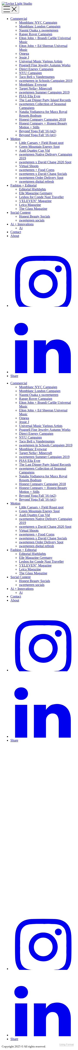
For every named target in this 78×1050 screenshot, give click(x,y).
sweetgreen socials (31, 220)
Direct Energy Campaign (36, 69)
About (14, 236)
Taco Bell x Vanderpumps (37, 77)
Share (14, 376)
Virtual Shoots (29, 166)
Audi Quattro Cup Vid (34, 150)
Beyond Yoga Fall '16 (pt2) (37, 131)
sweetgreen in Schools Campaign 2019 (45, 81)
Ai (21, 228)
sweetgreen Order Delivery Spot (41, 177)
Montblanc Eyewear (33, 84)
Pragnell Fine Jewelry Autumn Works (44, 65)
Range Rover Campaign (35, 34)
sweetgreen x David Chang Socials (43, 174)
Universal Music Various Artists (40, 61)
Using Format (66, 1044)
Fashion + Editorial (23, 185)
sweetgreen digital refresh (36, 181)
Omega (24, 53)
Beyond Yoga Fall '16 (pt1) (37, 135)
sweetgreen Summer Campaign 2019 (44, 92)
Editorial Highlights (32, 189)
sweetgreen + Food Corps (36, 170)
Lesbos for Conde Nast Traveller (41, 197)
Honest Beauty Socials (34, 216)
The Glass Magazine (33, 208)
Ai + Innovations (22, 224)
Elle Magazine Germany (35, 193)
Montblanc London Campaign (39, 26)
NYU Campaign (30, 73)
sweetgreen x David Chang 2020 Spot (45, 162)
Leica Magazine (30, 205)
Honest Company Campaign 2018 (42, 119)
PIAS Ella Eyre (29, 96)
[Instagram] (43, 305)
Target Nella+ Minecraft (35, 88)
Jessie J (24, 57)
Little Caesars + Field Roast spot (41, 143)
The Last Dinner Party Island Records (45, 100)
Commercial (18, 18)
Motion (15, 139)
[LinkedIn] (43, 372)
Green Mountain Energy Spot (39, 146)
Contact (15, 232)
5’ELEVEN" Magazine (35, 201)
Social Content (20, 212)
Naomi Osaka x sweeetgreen (38, 30)
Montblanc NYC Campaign (38, 22)
